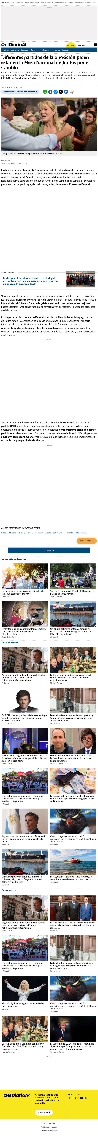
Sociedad (24, 50)
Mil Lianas (56, 50)
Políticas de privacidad (49, 1127)
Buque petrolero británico (59, 2)
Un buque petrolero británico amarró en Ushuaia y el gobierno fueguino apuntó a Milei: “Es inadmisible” (70, 631)
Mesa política (19, 2)
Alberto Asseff (50, 533)
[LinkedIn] (66, 92)
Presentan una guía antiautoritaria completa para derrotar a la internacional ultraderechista (24, 631)
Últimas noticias (9, 890)
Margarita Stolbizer (16, 533)
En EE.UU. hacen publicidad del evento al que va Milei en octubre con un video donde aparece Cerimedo (24, 718)
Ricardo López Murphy (34, 533)
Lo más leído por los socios (14, 559)
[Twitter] (61, 92)
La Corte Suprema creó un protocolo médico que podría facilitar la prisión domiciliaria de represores (72, 925)
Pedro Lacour (7, 683)
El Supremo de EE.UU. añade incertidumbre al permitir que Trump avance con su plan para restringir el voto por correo (72, 1046)
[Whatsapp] (45, 92)
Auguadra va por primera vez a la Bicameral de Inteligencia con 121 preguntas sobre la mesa (23, 839)
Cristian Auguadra (79, 2)
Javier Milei (70, 2)
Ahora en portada (10, 642)
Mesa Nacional (81, 533)
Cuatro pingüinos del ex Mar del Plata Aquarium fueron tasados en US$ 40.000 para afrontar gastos (73, 839)
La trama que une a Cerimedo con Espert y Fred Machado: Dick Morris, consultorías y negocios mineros (71, 678)
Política (6, 50)
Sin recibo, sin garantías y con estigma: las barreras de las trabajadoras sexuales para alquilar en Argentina (22, 798)
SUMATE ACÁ (44, 1112)
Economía (15, 50)
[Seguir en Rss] (86, 1098)
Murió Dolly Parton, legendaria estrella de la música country (23, 1004)
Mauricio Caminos (56, 683)
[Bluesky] (55, 92)
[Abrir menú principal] (95, 44)
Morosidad (88, 2)
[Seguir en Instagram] (78, 1098)
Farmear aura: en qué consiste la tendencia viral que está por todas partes (23, 592)
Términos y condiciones (49, 1131)
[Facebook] (50, 92)
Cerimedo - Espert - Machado (31, 2)
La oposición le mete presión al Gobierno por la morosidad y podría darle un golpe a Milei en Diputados (72, 798)
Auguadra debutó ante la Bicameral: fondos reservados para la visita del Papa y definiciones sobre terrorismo (23, 678)
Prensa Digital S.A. (49, 1123)
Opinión (33, 50)
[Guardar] (71, 92)
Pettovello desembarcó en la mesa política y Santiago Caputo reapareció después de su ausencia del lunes (71, 718)
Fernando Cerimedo (46, 2)
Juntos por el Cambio (66, 533)
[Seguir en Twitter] (69, 1098)
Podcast (65, 50)
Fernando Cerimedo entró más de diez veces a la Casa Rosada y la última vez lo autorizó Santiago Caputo (72, 758)
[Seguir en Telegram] (75, 1098)
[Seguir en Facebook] (72, 1098)
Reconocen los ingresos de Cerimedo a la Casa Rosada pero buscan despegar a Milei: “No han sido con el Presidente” (24, 758)
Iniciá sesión (81, 45)
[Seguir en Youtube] (81, 1098)
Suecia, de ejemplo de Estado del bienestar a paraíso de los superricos (72, 592)
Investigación (44, 50)
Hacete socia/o (71, 45)
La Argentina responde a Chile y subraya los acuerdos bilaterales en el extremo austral (71, 878)
